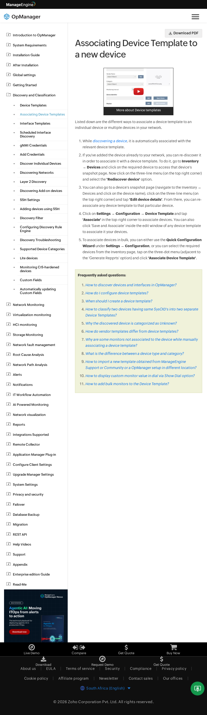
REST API (20, 534)
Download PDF (185, 33)
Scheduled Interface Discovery (35, 134)
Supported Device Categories (42, 249)
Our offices (173, 678)
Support (19, 554)
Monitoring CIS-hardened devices (39, 269)
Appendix (20, 564)
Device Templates (33, 105)
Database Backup (26, 515)
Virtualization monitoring (32, 315)
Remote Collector (26, 444)
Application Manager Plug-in (34, 454)
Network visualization (29, 415)
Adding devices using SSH (40, 209)
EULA (51, 668)
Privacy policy (174, 668)
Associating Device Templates (42, 114)
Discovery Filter (31, 218)
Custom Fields (31, 280)
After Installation (25, 65)
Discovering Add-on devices (41, 191)
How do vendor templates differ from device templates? (131, 331)
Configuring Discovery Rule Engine (41, 229)
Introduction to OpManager (34, 35)
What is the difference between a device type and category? (134, 354)
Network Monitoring (28, 305)
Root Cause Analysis (28, 355)
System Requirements (29, 45)
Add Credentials (32, 154)
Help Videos (22, 544)
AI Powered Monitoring (30, 405)
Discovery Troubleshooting (40, 240)
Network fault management (34, 345)
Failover (19, 504)
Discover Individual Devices (40, 163)
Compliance (140, 668)
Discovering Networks (37, 173)
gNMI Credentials (33, 145)
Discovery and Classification (34, 95)
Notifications (23, 385)
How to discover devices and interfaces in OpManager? (130, 285)
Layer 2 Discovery (33, 182)
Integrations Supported (31, 435)
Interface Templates (35, 123)
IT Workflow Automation (32, 395)
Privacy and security (28, 494)
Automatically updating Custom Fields (38, 291)
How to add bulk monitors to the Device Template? (127, 384)
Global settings (24, 75)
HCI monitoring (25, 325)
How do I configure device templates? (116, 293)
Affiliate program (73, 678)
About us (28, 668)
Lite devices (29, 258)
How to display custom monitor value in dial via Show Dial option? (140, 376)
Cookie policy (36, 678)
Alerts (17, 375)
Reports (19, 424)
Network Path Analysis (30, 365)
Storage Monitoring (28, 335)
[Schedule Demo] (197, 689)
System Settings (25, 485)
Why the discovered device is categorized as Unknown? (131, 323)
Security (112, 668)
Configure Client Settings (32, 465)
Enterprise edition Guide (31, 574)
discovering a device (110, 141)
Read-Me (20, 584)
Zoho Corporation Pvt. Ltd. (93, 702)
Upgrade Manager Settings (33, 474)
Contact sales (141, 678)
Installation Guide (26, 55)
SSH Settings (30, 200)
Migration (20, 524)
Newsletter (108, 678)
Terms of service (80, 668)
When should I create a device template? (118, 301)
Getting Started (25, 85)
